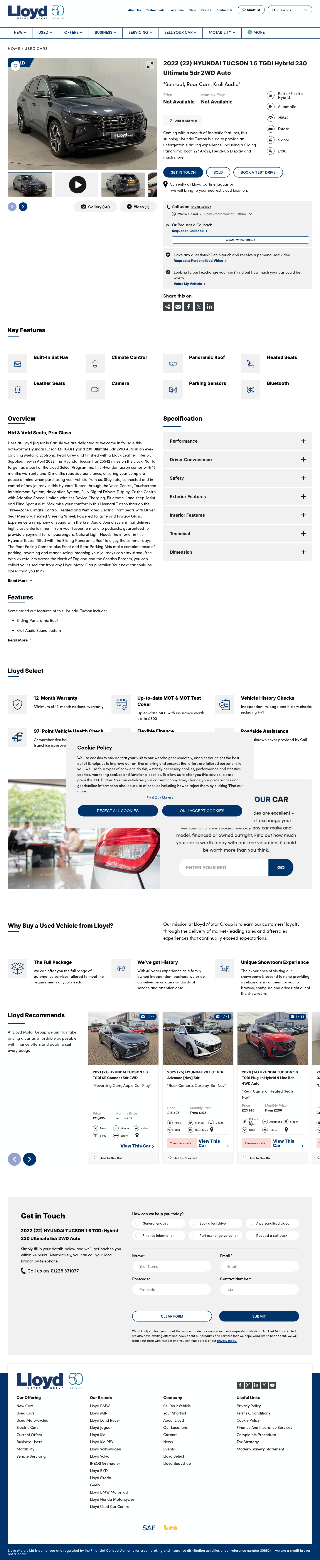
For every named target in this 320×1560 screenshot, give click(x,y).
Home (14, 48)
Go (281, 867)
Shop (192, 9)
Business (103, 32)
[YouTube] (272, 1387)
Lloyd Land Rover (105, 1420)
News (168, 1442)
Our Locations (175, 1427)
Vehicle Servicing (31, 1456)
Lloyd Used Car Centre (109, 1506)
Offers (71, 32)
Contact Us (224, 9)
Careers (170, 1434)
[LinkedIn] (256, 1387)
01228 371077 (201, 206)
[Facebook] (240, 1387)
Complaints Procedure (256, 1434)
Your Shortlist (174, 1413)
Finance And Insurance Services (264, 1427)
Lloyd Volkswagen (105, 1449)
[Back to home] (36, 12)
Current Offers (29, 1434)
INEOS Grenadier (105, 1463)
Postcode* (141, 1278)
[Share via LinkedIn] (209, 306)
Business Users (29, 1442)
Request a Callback (188, 230)
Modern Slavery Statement (260, 1449)
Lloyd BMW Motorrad (109, 1492)
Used (43, 32)
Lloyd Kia (98, 1434)
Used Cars (36, 48)
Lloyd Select (173, 1456)
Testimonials (155, 9)
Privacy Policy (249, 1406)
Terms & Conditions (253, 1413)
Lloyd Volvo (99, 1456)
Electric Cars (28, 1427)
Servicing (138, 32)
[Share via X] (199, 306)
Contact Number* (236, 1278)
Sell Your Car (178, 32)
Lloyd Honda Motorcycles (112, 1499)
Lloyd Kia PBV (101, 1442)
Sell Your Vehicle (177, 1406)
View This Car (135, 1146)
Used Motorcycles (32, 1420)
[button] (117, 811)
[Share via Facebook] (188, 306)
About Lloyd (173, 1420)
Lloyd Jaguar (101, 1427)
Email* (226, 1255)
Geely (95, 1485)
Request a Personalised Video (198, 260)
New (18, 32)
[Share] (167, 306)
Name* (138, 1255)
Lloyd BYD (99, 1470)
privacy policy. (227, 1340)
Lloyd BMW (100, 1406)
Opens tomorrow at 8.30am (212, 213)
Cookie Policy (248, 1420)
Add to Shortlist (186, 120)
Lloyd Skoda (100, 1478)
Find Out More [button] (159, 797)
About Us (134, 9)
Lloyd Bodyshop (177, 1463)
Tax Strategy (248, 1442)
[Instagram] (248, 1387)
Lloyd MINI (99, 1413)
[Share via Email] (178, 306)
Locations (177, 9)
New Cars (25, 1406)
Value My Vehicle (188, 283)
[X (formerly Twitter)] (264, 1387)
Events (206, 9)
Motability (220, 32)
